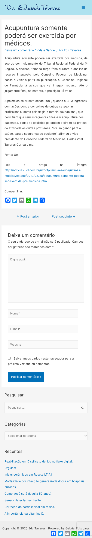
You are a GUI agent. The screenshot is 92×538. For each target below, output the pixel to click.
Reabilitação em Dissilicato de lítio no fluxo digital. (38, 461)
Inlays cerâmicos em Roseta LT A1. (28, 474)
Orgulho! (10, 468)
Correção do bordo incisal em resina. (29, 507)
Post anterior (27, 216)
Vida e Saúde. (46, 50)
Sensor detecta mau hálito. (23, 500)
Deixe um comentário (19, 50)
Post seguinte (64, 216)
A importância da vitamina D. (24, 513)
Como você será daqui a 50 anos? (28, 493)
